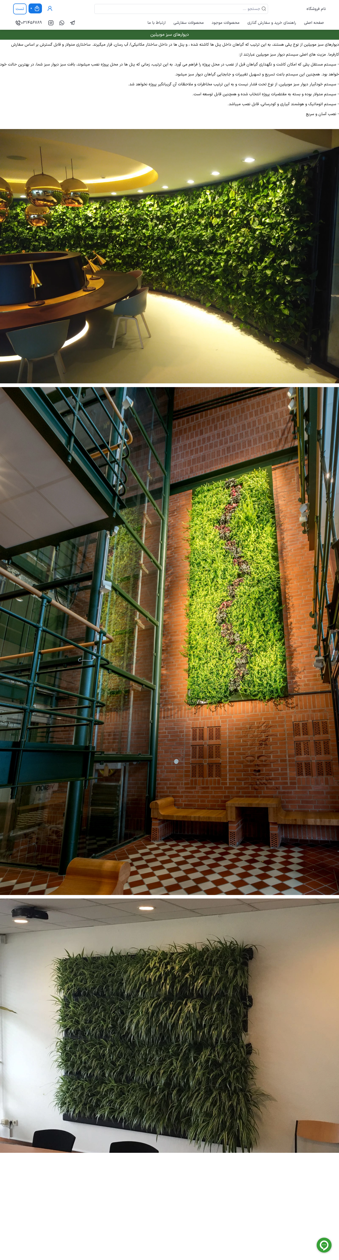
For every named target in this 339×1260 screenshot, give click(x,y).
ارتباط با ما (156, 23)
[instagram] (51, 23)
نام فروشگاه (316, 9)
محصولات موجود (225, 23)
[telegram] (72, 23)
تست (20, 9)
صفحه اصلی (314, 23)
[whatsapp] (62, 23)
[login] (50, 8)
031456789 (31, 23)
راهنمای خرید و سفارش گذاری (271, 23)
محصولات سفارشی (188, 23)
